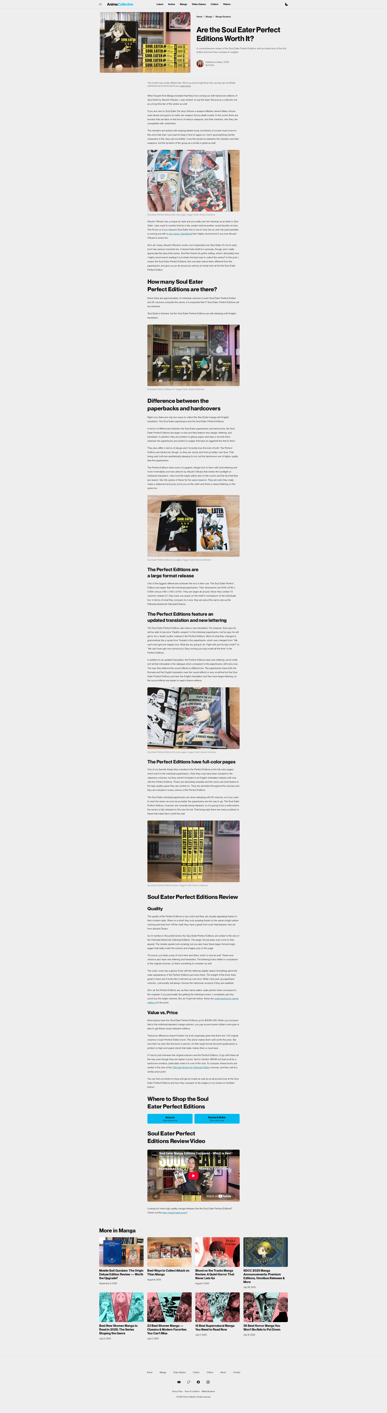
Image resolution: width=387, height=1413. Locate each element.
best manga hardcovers (174, 1212)
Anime (171, 4)
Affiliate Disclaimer (208, 1391)
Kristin (211, 65)
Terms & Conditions (192, 1391)
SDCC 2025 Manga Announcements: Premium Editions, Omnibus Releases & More (264, 1276)
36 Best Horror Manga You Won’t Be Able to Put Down (261, 1327)
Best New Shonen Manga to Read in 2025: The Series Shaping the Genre (118, 1329)
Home (199, 16)
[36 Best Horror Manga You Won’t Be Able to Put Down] (265, 1307)
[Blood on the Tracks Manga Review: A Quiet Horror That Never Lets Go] (217, 1252)
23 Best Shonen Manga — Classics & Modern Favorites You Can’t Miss (166, 1329)
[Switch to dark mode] (286, 4)
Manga (183, 4)
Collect (214, 4)
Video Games (199, 4)
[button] (100, 4)
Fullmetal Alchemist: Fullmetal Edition (191, 1067)
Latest (160, 4)
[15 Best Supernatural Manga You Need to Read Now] (217, 1307)
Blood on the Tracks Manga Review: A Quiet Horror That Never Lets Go (214, 1274)
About (223, 1372)
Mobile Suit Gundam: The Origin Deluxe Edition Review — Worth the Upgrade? (121, 1274)
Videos (227, 4)
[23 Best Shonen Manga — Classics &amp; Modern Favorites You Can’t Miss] (169, 1307)
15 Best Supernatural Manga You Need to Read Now (214, 1327)
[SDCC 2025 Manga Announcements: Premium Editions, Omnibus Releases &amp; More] (265, 1252)
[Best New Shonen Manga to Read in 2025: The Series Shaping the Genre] (121, 1307)
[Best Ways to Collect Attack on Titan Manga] (169, 1252)
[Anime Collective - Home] (120, 4)
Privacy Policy (177, 1391)
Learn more (185, 86)
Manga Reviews (223, 16)
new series (180, 233)
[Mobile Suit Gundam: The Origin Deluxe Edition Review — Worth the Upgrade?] (121, 1252)
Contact (236, 1372)
